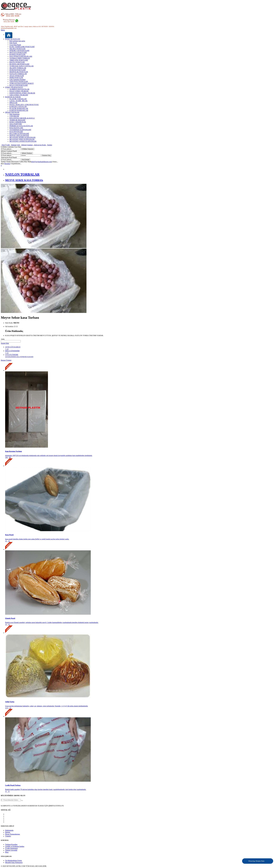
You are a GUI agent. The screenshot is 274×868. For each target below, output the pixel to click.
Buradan (7, 164)
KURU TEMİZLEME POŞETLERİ (21, 47)
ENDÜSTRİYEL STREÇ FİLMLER (22, 93)
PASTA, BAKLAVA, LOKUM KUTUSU (24, 105)
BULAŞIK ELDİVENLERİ (19, 133)
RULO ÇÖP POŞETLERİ (18, 85)
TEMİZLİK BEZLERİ (17, 120)
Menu (3, 30)
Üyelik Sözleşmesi (11, 848)
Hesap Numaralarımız (12, 834)
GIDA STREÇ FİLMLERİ (18, 95)
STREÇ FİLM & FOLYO (14, 87)
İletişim (7, 832)
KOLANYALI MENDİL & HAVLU (22, 118)
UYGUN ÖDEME (19, 356)
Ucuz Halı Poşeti (15, 45)
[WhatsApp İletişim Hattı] (266, 859)
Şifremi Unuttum (26, 145)
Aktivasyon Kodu (39, 145)
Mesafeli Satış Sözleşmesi (13, 862)
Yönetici (8, 836)
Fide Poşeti (13, 43)
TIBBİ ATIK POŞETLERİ (18, 60)
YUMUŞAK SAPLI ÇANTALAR (21, 66)
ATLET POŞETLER (16, 76)
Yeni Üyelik (5, 145)
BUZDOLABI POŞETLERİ (19, 64)
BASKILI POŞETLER (17, 54)
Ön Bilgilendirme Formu (13, 860)
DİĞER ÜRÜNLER (12, 112)
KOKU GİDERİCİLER (17, 122)
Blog (6, 852)
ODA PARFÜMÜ (15, 124)
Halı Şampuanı (14, 114)
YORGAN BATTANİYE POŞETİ (21, 83)
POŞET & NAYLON (12, 39)
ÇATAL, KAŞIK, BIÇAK (18, 101)
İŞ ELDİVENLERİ (16, 132)
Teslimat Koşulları (11, 844)
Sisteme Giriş (15, 145)
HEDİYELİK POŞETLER (18, 72)
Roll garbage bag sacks (17, 41)
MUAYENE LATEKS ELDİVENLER (22, 141)
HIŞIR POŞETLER (16, 77)
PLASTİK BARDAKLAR (18, 108)
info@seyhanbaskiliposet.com (41, 162)
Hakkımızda (9, 830)
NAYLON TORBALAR (18, 74)
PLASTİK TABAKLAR (18, 99)
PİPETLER (13, 103)
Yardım (49, 145)
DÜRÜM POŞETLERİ (17, 70)
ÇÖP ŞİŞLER (14, 116)
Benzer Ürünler (6, 360)
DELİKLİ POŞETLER (17, 49)
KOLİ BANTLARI (16, 128)
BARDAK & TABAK (13, 97)
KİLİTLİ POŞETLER (17, 62)
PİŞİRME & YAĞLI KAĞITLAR (21, 126)
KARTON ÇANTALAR (18, 106)
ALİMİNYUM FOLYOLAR (19, 89)
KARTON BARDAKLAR (18, 110)
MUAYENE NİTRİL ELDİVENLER (22, 137)
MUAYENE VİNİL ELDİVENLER (21, 139)
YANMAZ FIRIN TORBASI (19, 58)
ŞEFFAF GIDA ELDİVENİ (19, 135)
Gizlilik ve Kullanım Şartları (14, 846)
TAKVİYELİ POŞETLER (18, 81)
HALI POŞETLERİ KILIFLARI (20, 56)
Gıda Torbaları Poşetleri (17, 79)
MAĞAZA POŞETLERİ (18, 52)
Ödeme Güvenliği (11, 850)
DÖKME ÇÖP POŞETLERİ (19, 50)
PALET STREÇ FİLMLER (18, 91)
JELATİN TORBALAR (17, 68)
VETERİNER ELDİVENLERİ (20, 130)
